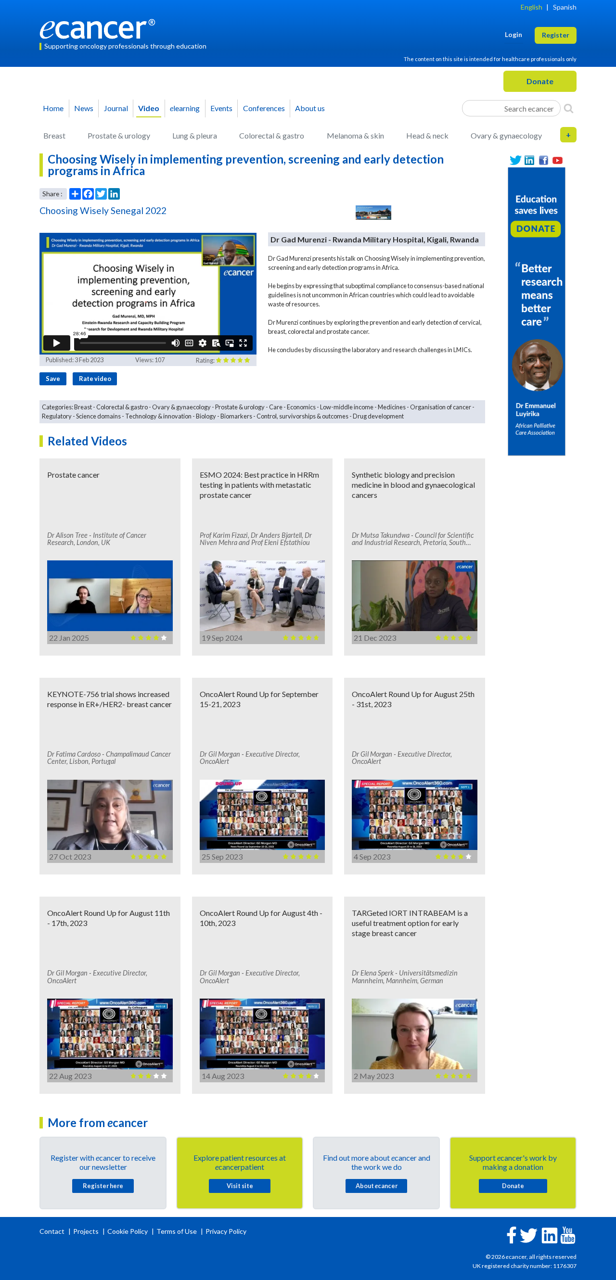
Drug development (378, 416)
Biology (206, 416)
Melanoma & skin (355, 135)
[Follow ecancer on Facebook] (511, 1234)
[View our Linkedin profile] (530, 160)
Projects (86, 1231)
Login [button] (513, 34)
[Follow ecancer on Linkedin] (549, 1234)
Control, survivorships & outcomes (302, 416)
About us (310, 108)
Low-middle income (346, 407)
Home (53, 108)
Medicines (392, 407)
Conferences (264, 108)
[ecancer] (100, 28)
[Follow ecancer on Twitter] (528, 1234)
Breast (54, 135)
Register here (103, 1186)
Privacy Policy (225, 1231)
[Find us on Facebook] (544, 160)
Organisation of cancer (440, 407)
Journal (116, 108)
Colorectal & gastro (271, 135)
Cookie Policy (127, 1231)
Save (53, 378)
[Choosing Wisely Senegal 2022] (373, 212)
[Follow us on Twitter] (516, 160)
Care (275, 407)
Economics (301, 407)
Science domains (98, 416)
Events (221, 108)
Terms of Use (176, 1231)
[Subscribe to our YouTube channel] (558, 160)
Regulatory (57, 416)
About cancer (377, 1186)
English (531, 7)
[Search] (569, 108)
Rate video (95, 378)
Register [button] (555, 35)
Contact (52, 1231)
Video (148, 108)
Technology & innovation (158, 416)
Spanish (565, 7)
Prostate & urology (119, 135)
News (83, 108)
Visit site (240, 1186)
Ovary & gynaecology (506, 135)
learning (185, 108)
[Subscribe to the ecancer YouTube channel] (568, 1234)
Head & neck (427, 135)
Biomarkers (236, 416)
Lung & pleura (194, 135)
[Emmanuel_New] (536, 310)
